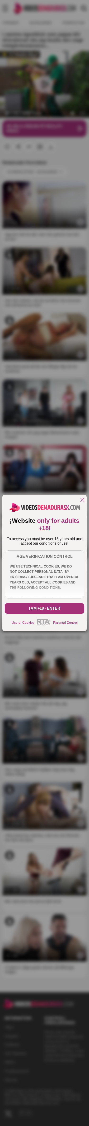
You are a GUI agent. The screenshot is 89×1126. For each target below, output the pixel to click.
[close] (82, 500)
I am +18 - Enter (44, 608)
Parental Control (65, 622)
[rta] (44, 624)
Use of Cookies (23, 622)
